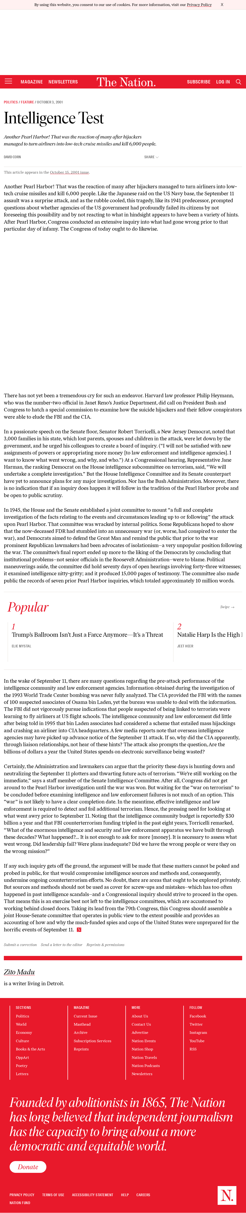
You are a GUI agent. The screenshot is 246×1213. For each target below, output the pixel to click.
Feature (27, 102)
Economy (24, 1032)
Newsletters (63, 82)
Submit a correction (20, 944)
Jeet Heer (185, 646)
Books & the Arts (30, 1049)
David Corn (12, 157)
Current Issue (85, 1016)
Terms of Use (53, 1195)
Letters (22, 1074)
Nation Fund (20, 1203)
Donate (28, 1167)
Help (125, 1195)
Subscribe (199, 82)
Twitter (196, 1024)
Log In (223, 82)
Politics (11, 102)
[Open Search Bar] (238, 82)
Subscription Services (92, 1041)
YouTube (197, 1041)
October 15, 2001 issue (69, 172)
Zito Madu (19, 972)
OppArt (22, 1057)
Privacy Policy (199, 4)
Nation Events (144, 1041)
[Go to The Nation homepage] (126, 81)
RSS (193, 1049)
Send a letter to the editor (61, 944)
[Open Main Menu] (8, 81)
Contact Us (141, 1024)
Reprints (81, 1049)
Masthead (82, 1024)
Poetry (21, 1065)
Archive (80, 1032)
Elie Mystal (21, 646)
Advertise (140, 1032)
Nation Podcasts (146, 1065)
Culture (22, 1041)
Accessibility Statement (92, 1195)
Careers (143, 1195)
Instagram (198, 1032)
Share (149, 157)
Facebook (198, 1016)
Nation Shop (142, 1049)
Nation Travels (144, 1057)
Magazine (32, 82)
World (21, 1024)
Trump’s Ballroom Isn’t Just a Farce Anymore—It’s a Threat (87, 634)
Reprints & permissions (105, 944)
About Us (140, 1016)
